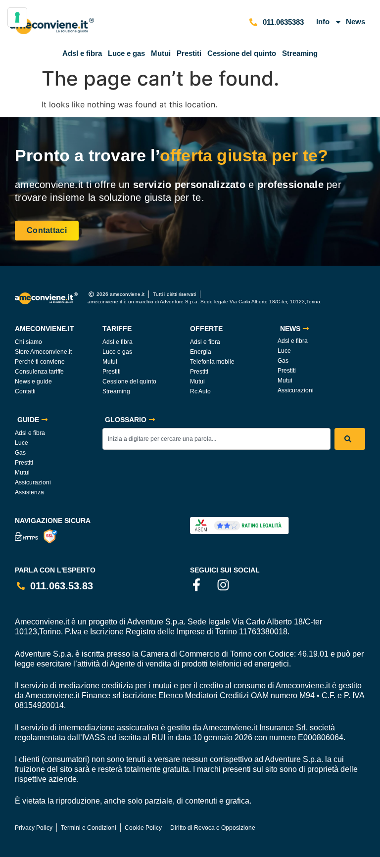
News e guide (33, 381)
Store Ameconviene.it (43, 351)
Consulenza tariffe (39, 371)
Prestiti (189, 53)
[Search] (349, 439)
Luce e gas (126, 53)
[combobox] (216, 439)
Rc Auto (200, 391)
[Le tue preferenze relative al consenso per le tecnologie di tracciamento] (17, 17)
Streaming (300, 53)
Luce (284, 350)
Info (323, 21)
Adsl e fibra (82, 53)
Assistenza (29, 492)
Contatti (25, 391)
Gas (283, 360)
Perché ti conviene (40, 361)
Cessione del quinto (241, 53)
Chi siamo (28, 341)
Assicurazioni (296, 390)
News (355, 21)
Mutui (161, 53)
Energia (200, 351)
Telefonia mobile (212, 361)
